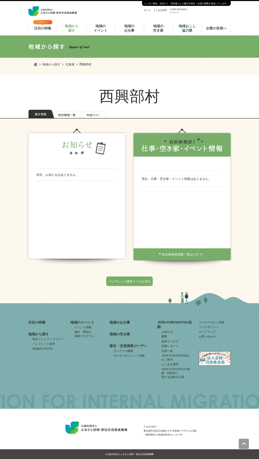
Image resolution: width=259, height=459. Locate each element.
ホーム (147, 10)
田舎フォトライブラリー (48, 339)
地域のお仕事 (129, 28)
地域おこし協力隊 (187, 28)
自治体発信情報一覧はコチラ (182, 254)
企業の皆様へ (216, 28)
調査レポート (169, 346)
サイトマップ (207, 331)
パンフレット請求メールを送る (129, 281)
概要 (164, 336)
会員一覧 (167, 350)
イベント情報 (82, 327)
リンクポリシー (209, 327)
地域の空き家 (158, 28)
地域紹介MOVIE (42, 348)
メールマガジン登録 (211, 322)
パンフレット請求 (43, 343)
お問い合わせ (207, 336)
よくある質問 (160, 10)
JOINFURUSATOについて (178, 10)
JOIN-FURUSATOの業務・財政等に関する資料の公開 (175, 373)
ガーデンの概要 (123, 350)
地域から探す (72, 28)
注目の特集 (42, 28)
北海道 (69, 64)
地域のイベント (100, 28)
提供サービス (169, 341)
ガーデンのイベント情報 (129, 355)
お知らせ (167, 331)
